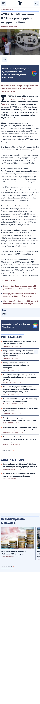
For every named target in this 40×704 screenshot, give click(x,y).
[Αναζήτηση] (36, 3)
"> (15, 73)
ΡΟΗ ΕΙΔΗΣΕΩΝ (12, 337)
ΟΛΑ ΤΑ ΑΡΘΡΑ (7, 451)
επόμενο (36, 352)
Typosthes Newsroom (9, 26)
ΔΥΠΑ (4, 104)
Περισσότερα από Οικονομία (13, 521)
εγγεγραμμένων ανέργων (17, 99)
